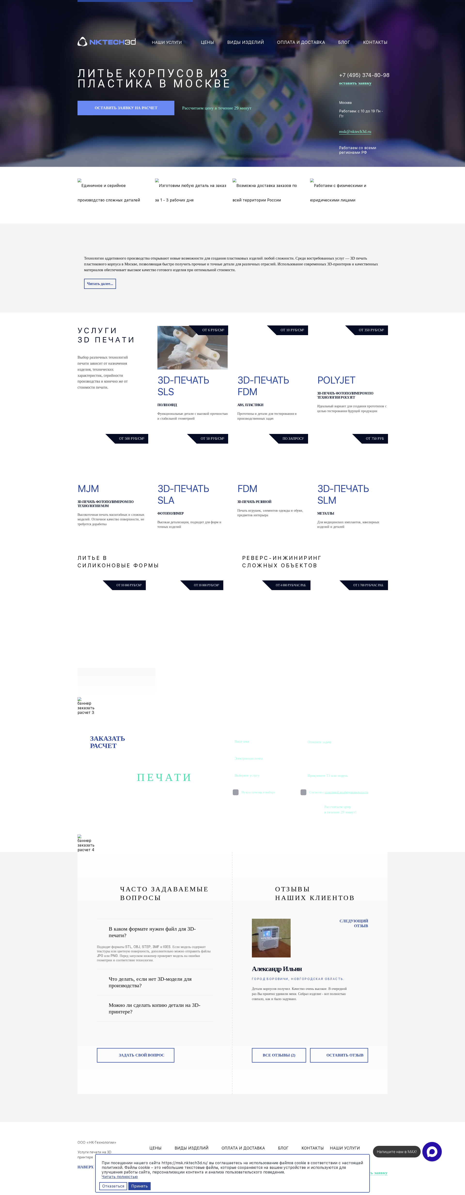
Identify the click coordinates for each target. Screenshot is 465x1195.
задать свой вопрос (141, 1055)
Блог (344, 42)
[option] (310, 960)
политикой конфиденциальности (346, 792)
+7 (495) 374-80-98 (364, 75)
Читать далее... (100, 284)
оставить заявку (355, 83)
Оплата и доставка (301, 42)
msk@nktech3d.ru (355, 131)
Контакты (375, 42)
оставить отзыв (345, 1055)
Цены (207, 42)
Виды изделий (245, 42)
